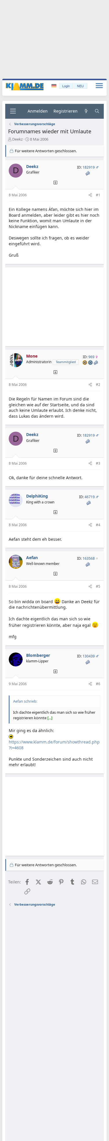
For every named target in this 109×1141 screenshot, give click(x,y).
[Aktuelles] (86, 111)
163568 (89, 558)
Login (66, 85)
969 (91, 356)
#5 (98, 586)
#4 (98, 524)
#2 (98, 384)
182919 (89, 167)
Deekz (17, 139)
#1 (98, 194)
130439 (89, 656)
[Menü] (12, 111)
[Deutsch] (54, 86)
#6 (98, 683)
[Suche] (97, 111)
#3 (98, 463)
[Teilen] (90, 195)
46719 (90, 496)
